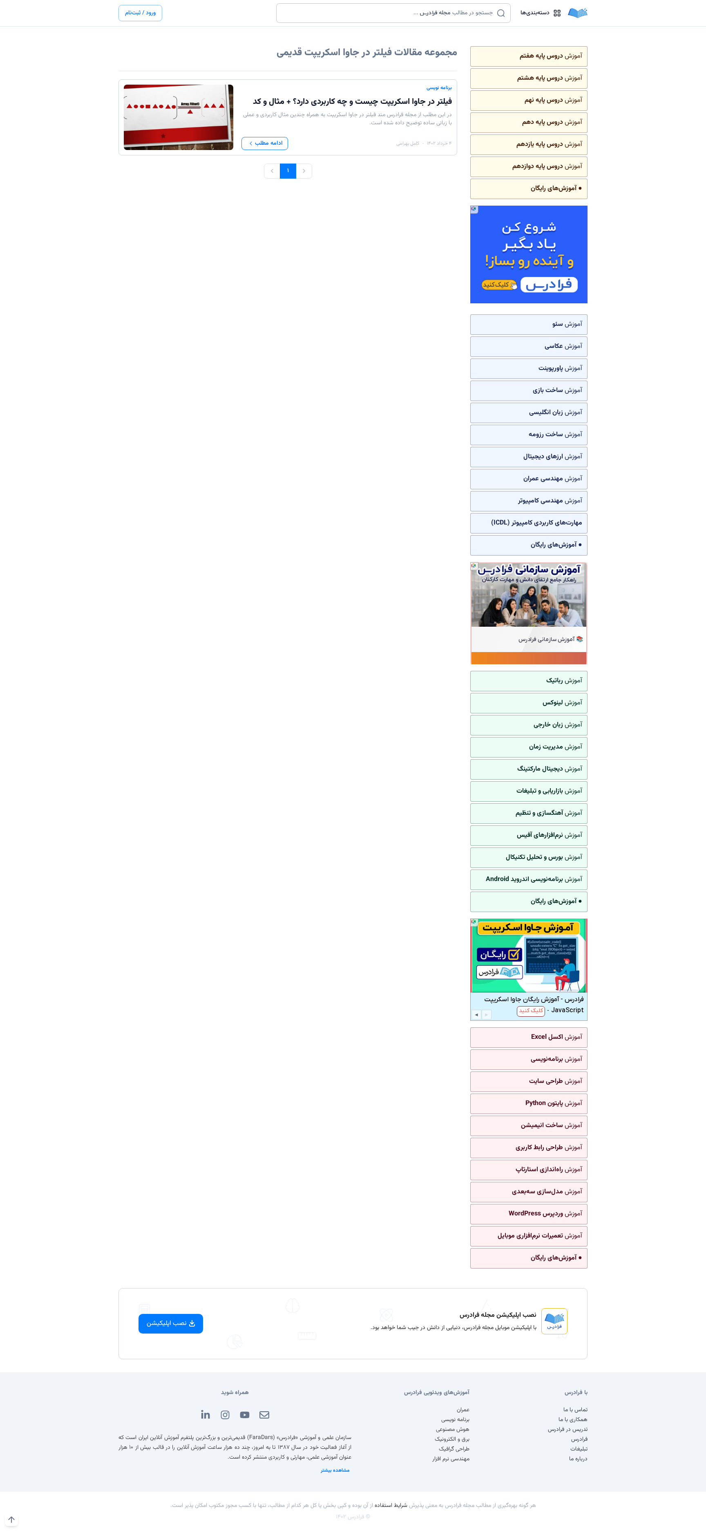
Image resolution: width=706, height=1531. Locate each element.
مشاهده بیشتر (335, 1470)
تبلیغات (579, 1449)
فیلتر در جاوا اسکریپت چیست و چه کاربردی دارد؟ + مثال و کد (352, 101)
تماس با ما (575, 1409)
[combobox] (388, 13)
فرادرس (579, 1439)
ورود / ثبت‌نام (140, 13)
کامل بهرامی (407, 143)
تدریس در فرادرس (568, 1429)
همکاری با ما (573, 1419)
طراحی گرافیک (454, 1449)
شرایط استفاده (391, 1505)
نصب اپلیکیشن (167, 1323)
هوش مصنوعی (452, 1429)
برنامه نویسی (439, 88)
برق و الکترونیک (452, 1439)
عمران (463, 1409)
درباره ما (578, 1459)
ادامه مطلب (269, 143)
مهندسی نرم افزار (450, 1459)
